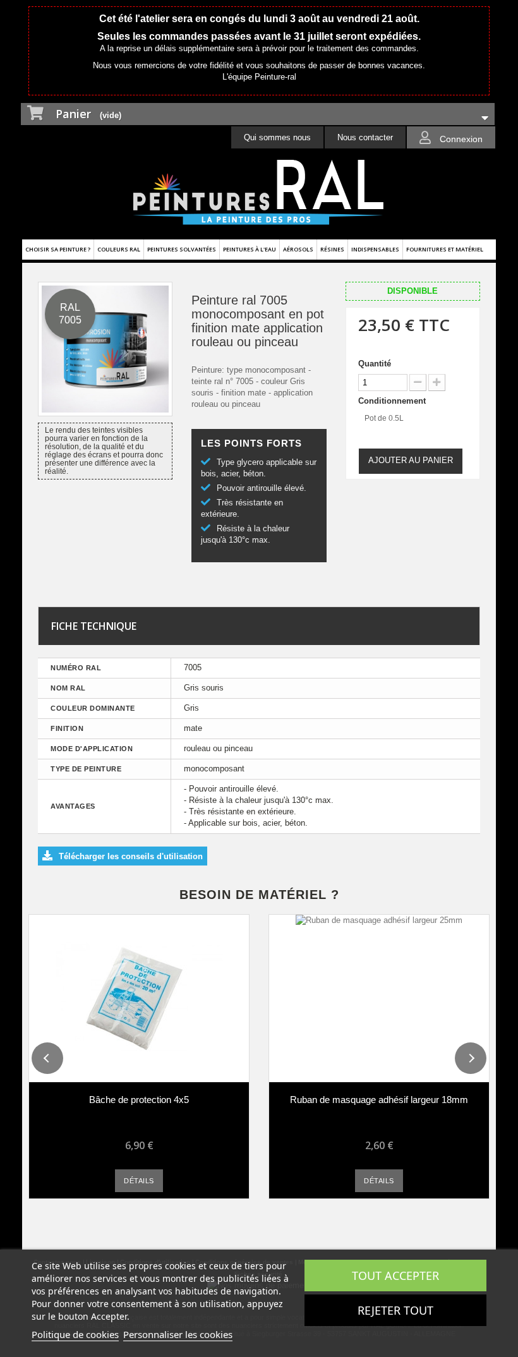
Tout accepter (395, 1275)
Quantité (374, 363)
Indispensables (375, 249)
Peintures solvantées (181, 249)
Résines (332, 249)
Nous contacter (365, 137)
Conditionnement (393, 401)
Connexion (460, 139)
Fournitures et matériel (444, 249)
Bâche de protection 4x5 (139, 1099)
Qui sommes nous (277, 137)
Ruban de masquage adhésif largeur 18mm (379, 1099)
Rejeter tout (395, 1310)
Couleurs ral (118, 249)
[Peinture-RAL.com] (259, 192)
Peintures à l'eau (249, 249)
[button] (47, 1058)
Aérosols (298, 249)
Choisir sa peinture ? (57, 249)
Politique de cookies (75, 1334)
